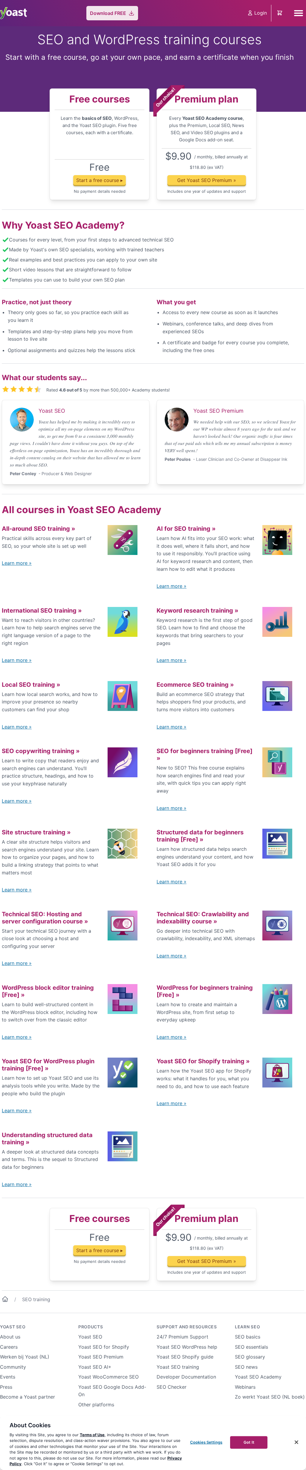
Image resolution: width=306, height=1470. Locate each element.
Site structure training (36, 832)
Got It (249, 1442)
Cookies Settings (206, 1442)
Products (90, 1326)
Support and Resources (187, 1326)
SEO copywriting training (41, 751)
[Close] (296, 1442)
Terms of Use (92, 1434)
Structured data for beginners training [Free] (200, 836)
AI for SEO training (186, 528)
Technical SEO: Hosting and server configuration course (45, 918)
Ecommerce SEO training (195, 684)
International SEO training (42, 610)
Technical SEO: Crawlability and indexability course (203, 918)
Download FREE (108, 13)
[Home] (5, 1300)
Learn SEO (247, 1326)
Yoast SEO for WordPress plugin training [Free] (48, 1065)
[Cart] (280, 13)
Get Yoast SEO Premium (206, 180)
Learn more (17, 563)
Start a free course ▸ (99, 180)
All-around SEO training (38, 528)
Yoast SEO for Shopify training (203, 1061)
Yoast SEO (12, 1326)
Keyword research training (197, 610)
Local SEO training (31, 684)
